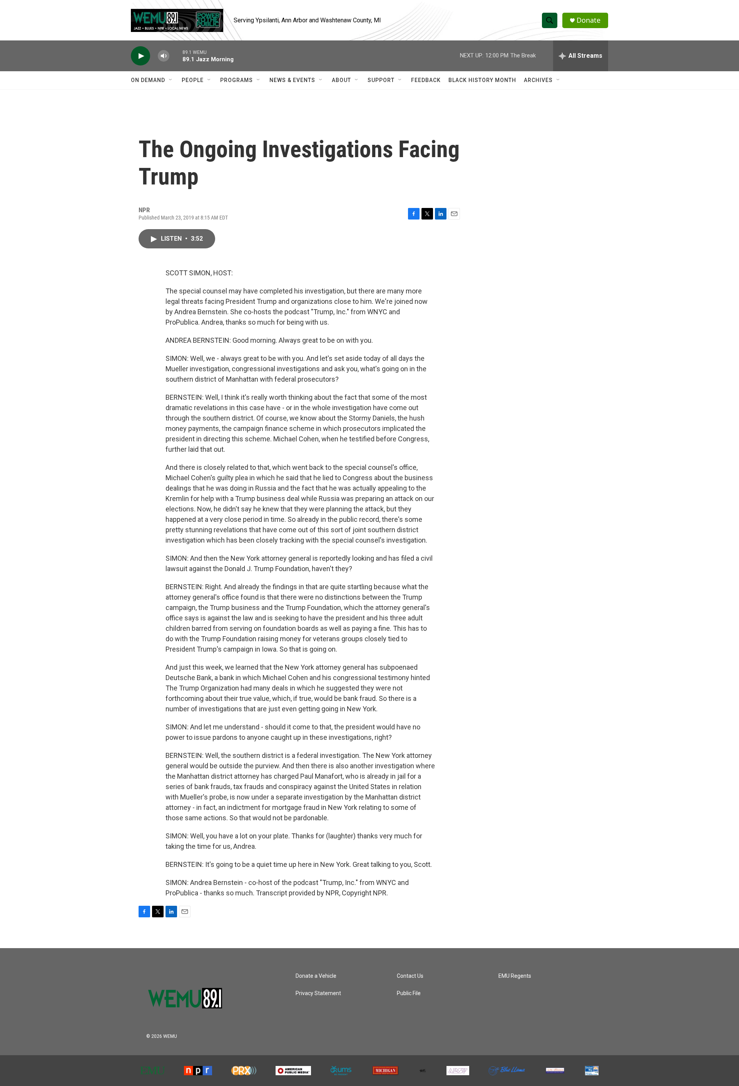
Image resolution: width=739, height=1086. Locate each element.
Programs (236, 80)
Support (381, 80)
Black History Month (482, 80)
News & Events (292, 80)
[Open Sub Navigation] (171, 80)
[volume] (163, 56)
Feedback (426, 80)
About (341, 80)
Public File (409, 993)
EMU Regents (514, 976)
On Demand (148, 80)
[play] (140, 56)
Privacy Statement (318, 993)
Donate (588, 20)
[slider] (176, 56)
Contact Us (410, 976)
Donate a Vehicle (316, 976)
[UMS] (341, 1070)
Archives (538, 80)
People (193, 80)
